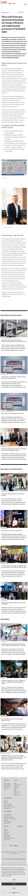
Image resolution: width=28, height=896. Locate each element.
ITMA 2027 (6, 829)
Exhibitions (6, 826)
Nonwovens (16, 786)
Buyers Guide (20, 826)
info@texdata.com (15, 853)
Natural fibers (7, 783)
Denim (15, 790)
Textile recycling (7, 815)
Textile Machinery (8, 798)
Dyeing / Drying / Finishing (9, 806)
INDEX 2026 (6, 833)
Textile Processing (8, 814)
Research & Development (9, 817)
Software (6, 820)
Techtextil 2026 (7, 835)
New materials (7, 787)
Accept (14, 884)
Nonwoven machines (8, 805)
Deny (14, 879)
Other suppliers (7, 808)
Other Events (6, 839)
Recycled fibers (7, 786)
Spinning (6, 801)
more (14, 888)
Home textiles (17, 792)
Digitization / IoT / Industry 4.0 (10, 818)
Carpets (15, 793)
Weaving (5, 802)
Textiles (15, 780)
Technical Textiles (18, 784)
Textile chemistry (7, 821)
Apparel (15, 789)
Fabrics (15, 783)
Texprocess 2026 (7, 836)
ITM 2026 (5, 830)
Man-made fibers (7, 784)
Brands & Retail (17, 795)
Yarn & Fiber (6, 780)
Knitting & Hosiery (8, 804)
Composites (16, 787)
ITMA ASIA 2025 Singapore (9, 838)
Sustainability (7, 823)
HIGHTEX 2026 (6, 832)
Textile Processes (7, 811)
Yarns (5, 789)
